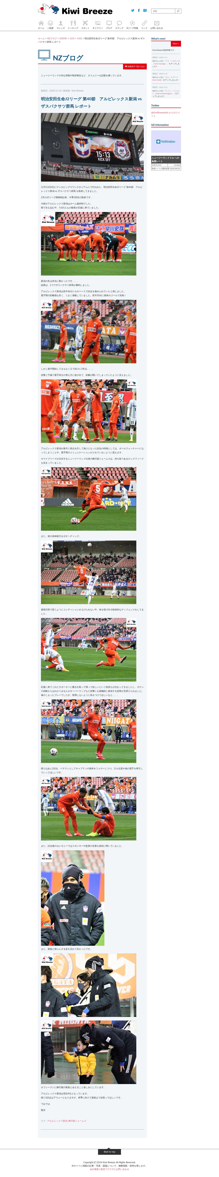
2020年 (63, 38)
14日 (79, 38)
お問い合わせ (122, 1169)
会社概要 (94, 1169)
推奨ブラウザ (107, 1169)
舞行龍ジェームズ (77, 1121)
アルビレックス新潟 (57, 1121)
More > (176, 44)
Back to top (109, 1152)
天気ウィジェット (166, 141)
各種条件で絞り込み (136, 66)
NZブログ (52, 38)
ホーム (41, 38)
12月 (72, 38)
